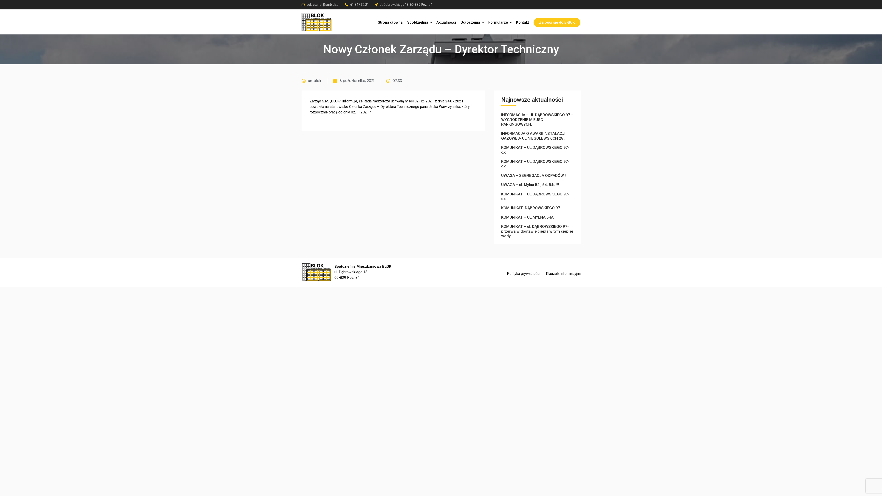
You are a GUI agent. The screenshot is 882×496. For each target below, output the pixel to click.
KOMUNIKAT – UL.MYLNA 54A (527, 217)
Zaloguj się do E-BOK (557, 22)
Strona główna (390, 22)
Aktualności (446, 22)
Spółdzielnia (417, 22)
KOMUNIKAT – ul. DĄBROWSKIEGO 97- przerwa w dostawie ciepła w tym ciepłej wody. (537, 231)
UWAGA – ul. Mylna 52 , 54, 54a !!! (530, 184)
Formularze (498, 22)
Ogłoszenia (470, 22)
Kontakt (522, 22)
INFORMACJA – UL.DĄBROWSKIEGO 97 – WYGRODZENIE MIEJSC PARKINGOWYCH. (537, 120)
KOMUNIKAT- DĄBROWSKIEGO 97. (531, 208)
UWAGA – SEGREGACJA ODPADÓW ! (533, 175)
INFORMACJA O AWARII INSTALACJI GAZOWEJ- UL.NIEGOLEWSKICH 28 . (533, 135)
